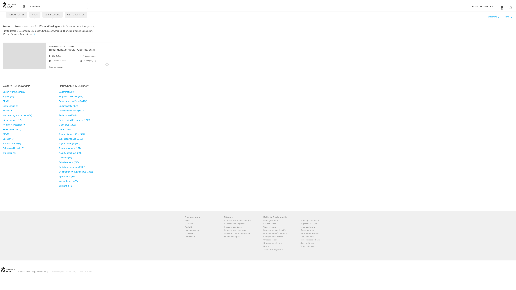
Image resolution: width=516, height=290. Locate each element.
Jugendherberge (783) (69, 143)
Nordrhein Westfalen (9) (14, 125)
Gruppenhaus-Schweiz (273, 236)
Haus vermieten (482, 7)
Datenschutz (190, 236)
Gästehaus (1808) (67, 125)
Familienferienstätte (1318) (71, 111)
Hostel (266, 246)
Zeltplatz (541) (66, 186)
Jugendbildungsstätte (273, 249)
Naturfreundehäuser (309, 233)
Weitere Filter (76, 15)
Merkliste (189, 224)
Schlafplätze (16, 15)
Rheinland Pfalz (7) (12, 129)
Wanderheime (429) (68, 181)
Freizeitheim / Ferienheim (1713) (74, 120)
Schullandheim (307, 236)
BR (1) (6, 101)
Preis (35, 15)
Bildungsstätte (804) (68, 106)
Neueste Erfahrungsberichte (237, 233)
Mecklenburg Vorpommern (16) (17, 115)
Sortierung (492, 17)
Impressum (190, 233)
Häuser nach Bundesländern (237, 220)
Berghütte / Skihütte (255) (71, 96)
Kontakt (188, 227)
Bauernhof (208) (66, 92)
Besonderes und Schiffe (274, 230)
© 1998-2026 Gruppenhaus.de (55, 272)
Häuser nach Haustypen (235, 230)
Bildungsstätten (270, 220)
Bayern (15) (8, 96)
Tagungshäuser (307, 246)
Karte (507, 17)
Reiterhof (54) (65, 158)
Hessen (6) (8, 111)
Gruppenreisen (270, 240)
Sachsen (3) (8, 139)
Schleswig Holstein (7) (13, 148)
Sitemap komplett (232, 236)
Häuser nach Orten (233, 227)
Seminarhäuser (307, 243)
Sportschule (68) (67, 176)
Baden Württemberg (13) (14, 92)
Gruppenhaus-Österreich (275, 233)
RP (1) (6, 134)
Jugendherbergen (308, 224)
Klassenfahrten (307, 230)
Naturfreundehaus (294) (70, 153)
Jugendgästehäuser (309, 220)
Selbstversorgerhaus (310, 240)
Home (187, 220)
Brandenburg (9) (10, 106)
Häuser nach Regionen (235, 224)
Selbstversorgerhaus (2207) (72, 167)
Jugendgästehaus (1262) (71, 139)
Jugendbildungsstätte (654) (72, 134)
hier (34, 34)
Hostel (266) (65, 129)
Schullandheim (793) (69, 162)
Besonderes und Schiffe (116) (73, 101)
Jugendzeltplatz (307, 227)
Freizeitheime (269, 224)
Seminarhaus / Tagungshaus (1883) (76, 172)
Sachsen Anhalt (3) (12, 143)
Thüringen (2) (9, 153)
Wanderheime (269, 227)
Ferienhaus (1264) (67, 115)
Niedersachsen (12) (12, 120)
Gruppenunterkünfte (272, 243)
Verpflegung (52, 15)
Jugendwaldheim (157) (70, 148)
